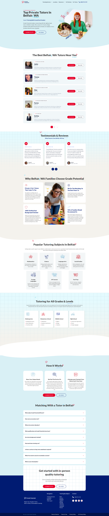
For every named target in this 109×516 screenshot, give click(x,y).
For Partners (69, 2)
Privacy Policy (72, 514)
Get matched (71, 65)
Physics (61, 507)
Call (29, 32)
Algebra (61, 500)
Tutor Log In (49, 500)
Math (61, 496)
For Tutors (75, 2)
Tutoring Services (47, 2)
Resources (61, 2)
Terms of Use (64, 514)
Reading (61, 499)
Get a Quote (41, 32)
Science (61, 498)
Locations (55, 2)
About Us (49, 499)
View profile (80, 65)
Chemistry (62, 504)
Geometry (62, 506)
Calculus (61, 503)
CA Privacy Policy (82, 514)
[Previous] (53, 169)
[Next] (56, 169)
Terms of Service (55, 514)
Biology (61, 502)
